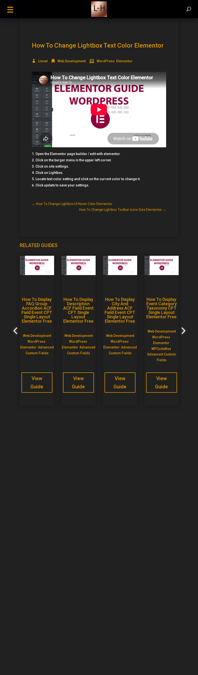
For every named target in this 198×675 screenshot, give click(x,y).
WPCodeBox (161, 349)
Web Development (71, 61)
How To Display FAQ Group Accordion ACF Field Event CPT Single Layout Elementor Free (36, 310)
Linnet (43, 61)
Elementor (124, 61)
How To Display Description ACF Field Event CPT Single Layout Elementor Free (78, 310)
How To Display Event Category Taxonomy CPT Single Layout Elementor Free (161, 308)
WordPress (106, 61)
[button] (10, 9)
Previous (16, 330)
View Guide (36, 383)
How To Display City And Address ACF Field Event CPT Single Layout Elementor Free (120, 310)
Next (181, 330)
